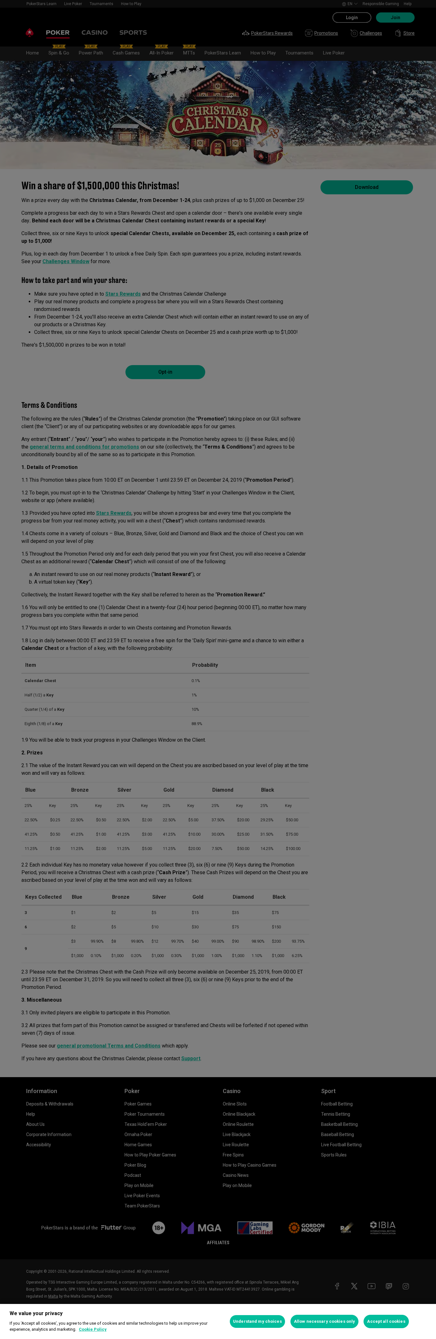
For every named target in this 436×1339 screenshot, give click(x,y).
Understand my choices (257, 1321)
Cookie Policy (93, 1329)
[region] (218, 1321)
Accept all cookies (386, 1321)
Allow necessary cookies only (324, 1321)
